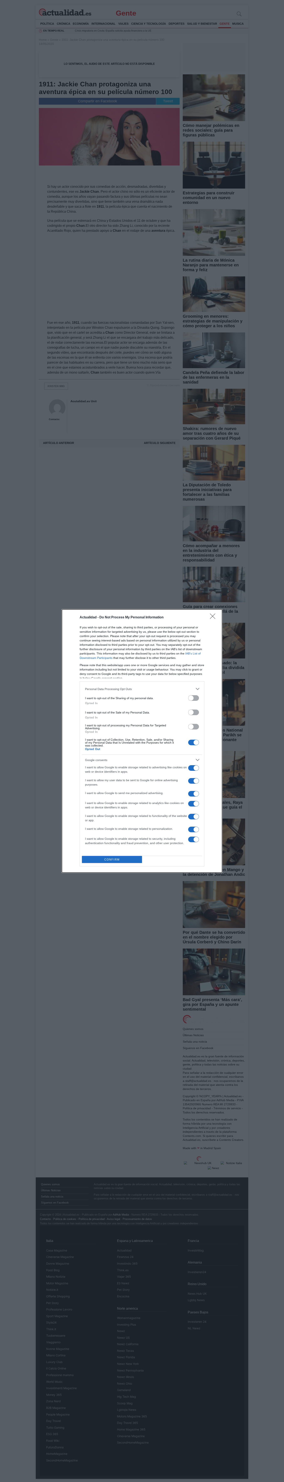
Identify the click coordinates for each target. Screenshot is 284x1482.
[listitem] (142, 689)
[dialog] (142, 741)
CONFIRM (112, 859)
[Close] (214, 617)
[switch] (193, 698)
